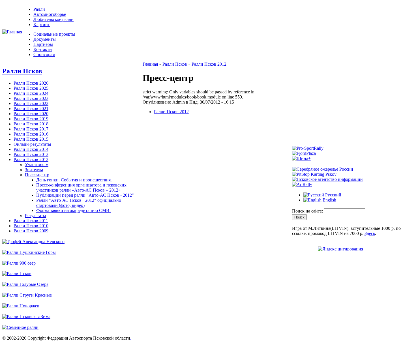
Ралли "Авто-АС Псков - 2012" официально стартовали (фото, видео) (78, 203)
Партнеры (43, 44)
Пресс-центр (37, 174)
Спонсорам (44, 54)
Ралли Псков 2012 (31, 159)
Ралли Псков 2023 (31, 98)
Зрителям (34, 169)
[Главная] (12, 31)
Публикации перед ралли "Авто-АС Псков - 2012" (85, 195)
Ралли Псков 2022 (31, 103)
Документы (44, 39)
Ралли (39, 9)
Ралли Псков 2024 (31, 93)
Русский (332, 194)
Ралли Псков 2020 (31, 113)
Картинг (41, 24)
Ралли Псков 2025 (31, 88)
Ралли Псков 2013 (31, 154)
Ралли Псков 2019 (31, 118)
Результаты (35, 215)
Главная (150, 64)
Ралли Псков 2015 (31, 139)
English (328, 200)
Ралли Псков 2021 (31, 108)
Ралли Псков (22, 71)
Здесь (369, 233)
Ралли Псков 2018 (31, 123)
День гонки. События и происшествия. (74, 179)
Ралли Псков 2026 (31, 83)
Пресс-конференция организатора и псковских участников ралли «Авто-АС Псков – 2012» (81, 187)
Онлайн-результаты (32, 144)
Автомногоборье (49, 14)
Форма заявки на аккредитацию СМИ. (73, 210)
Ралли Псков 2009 (31, 230)
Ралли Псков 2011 (31, 220)
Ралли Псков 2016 (31, 134)
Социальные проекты (54, 34)
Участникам (36, 164)
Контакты (42, 49)
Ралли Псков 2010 (31, 225)
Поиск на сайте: (308, 211)
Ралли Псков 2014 (31, 149)
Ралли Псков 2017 (31, 129)
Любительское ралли (53, 19)
